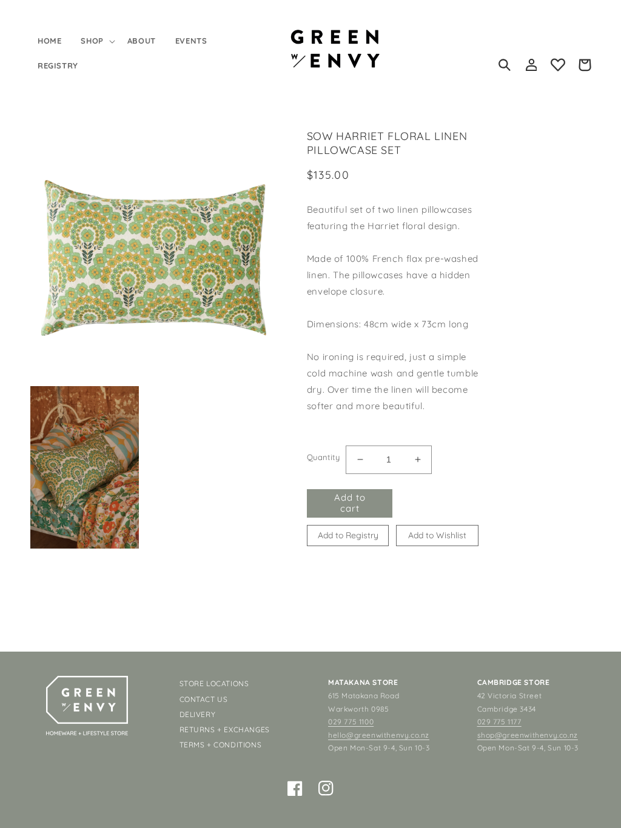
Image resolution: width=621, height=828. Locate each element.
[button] (96, 40)
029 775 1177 (499, 721)
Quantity (323, 457)
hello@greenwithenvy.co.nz (378, 735)
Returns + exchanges (225, 729)
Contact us (204, 699)
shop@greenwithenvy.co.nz (527, 735)
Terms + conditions (221, 744)
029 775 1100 (351, 721)
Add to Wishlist (437, 535)
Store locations (214, 683)
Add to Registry (348, 535)
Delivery (198, 714)
